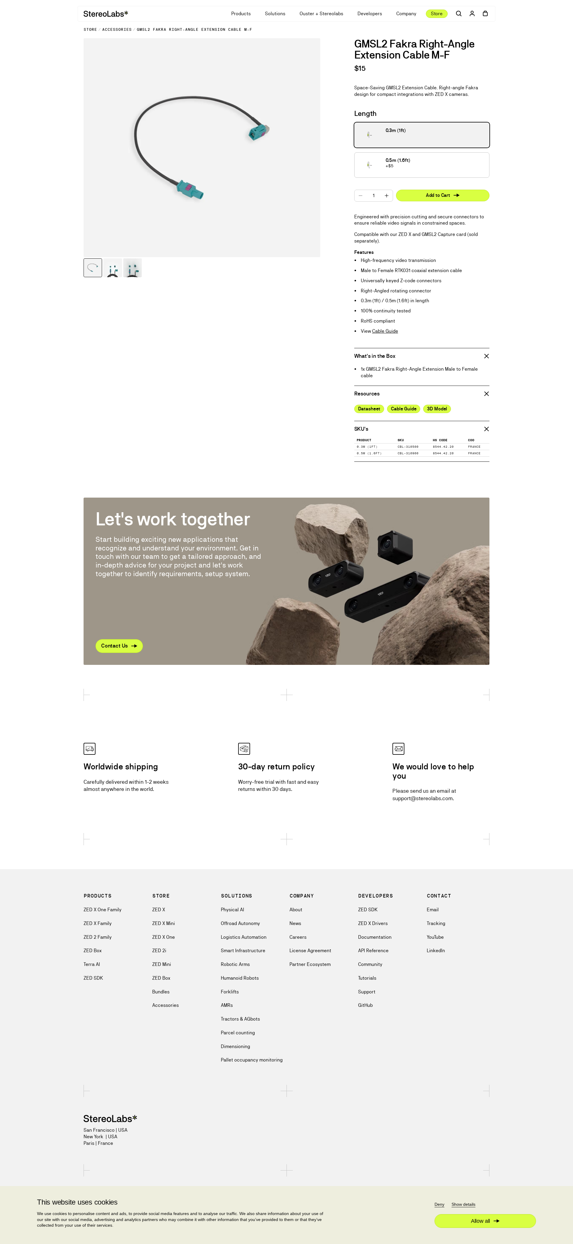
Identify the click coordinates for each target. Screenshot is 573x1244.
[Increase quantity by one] (387, 195)
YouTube (435, 937)
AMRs (227, 1005)
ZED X (158, 909)
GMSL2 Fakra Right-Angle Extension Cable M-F (194, 29)
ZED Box (92, 950)
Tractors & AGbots (240, 1019)
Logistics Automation (244, 937)
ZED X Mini (163, 923)
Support (366, 992)
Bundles (161, 992)
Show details (463, 1204)
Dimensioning (235, 1046)
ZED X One (163, 937)
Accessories (117, 29)
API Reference (373, 950)
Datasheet (369, 409)
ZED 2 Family (98, 937)
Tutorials (367, 978)
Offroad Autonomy (240, 923)
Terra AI (92, 964)
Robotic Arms (235, 964)
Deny (439, 1204)
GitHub (365, 1005)
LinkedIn (436, 950)
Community (370, 964)
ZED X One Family (102, 909)
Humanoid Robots (240, 978)
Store (90, 29)
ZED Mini (161, 964)
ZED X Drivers (373, 923)
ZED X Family (98, 923)
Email (433, 909)
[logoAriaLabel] (106, 14)
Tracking (436, 923)
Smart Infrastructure (243, 950)
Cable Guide (385, 331)
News (295, 923)
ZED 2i (159, 950)
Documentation (375, 937)
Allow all (480, 1221)
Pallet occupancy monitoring (252, 1060)
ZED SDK (93, 978)
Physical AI (232, 909)
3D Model (437, 409)
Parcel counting (238, 1033)
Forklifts (230, 992)
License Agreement (310, 950)
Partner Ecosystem (310, 964)
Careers (297, 937)
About (295, 909)
